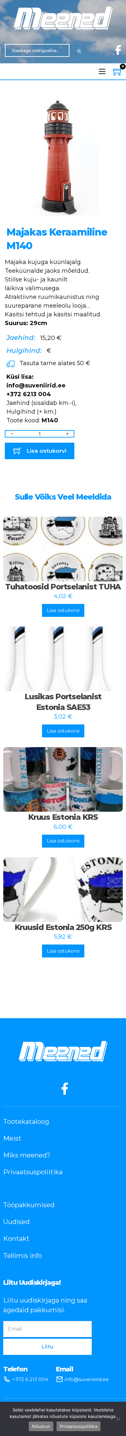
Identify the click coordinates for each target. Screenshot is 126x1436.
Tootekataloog (26, 1121)
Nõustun (41, 1426)
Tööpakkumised (29, 1205)
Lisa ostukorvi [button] (63, 610)
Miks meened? (26, 1155)
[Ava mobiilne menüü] (102, 71)
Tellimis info (22, 1256)
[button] (112, 108)
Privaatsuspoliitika (33, 1172)
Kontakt (16, 1238)
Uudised (16, 1222)
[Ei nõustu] (118, 1419)
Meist (12, 1138)
